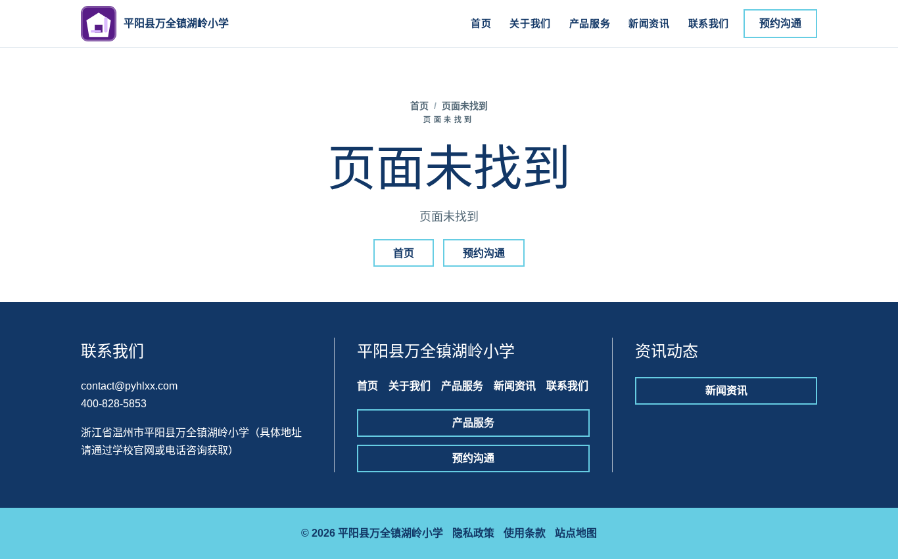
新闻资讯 (648, 23)
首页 (481, 23)
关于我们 (529, 23)
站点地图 (576, 533)
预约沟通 (780, 23)
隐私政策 (473, 533)
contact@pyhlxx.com (129, 385)
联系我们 (708, 23)
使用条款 (525, 533)
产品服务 (589, 23)
